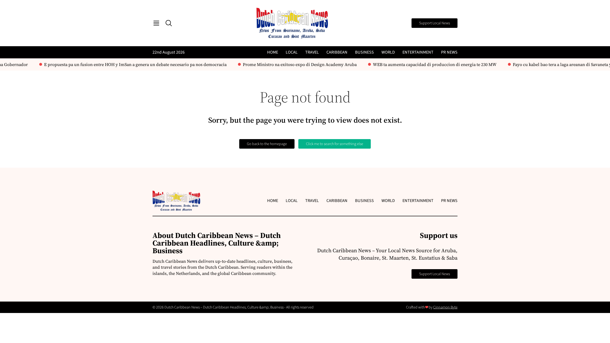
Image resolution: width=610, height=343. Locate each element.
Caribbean (336, 52)
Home (272, 52)
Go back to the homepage (267, 143)
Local (292, 52)
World (388, 52)
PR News (449, 52)
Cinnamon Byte (445, 307)
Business (364, 52)
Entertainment (417, 52)
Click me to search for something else (334, 143)
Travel (312, 52)
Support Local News (434, 23)
